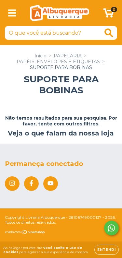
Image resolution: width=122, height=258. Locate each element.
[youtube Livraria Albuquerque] (50, 183)
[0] (108, 15)
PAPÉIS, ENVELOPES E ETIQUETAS (58, 61)
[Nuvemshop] (25, 232)
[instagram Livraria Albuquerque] (12, 183)
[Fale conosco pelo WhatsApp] (111, 228)
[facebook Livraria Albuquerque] (31, 183)
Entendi (106, 250)
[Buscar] (108, 33)
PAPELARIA (68, 56)
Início (40, 56)
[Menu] (12, 13)
